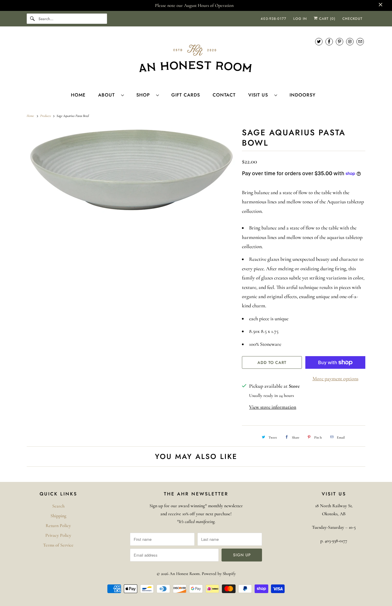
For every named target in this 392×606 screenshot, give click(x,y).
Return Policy (58, 525)
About (108, 95)
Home (78, 95)
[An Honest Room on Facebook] (329, 41)
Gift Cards (185, 95)
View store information (272, 407)
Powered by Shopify (219, 573)
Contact (224, 95)
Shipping (58, 516)
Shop (144, 95)
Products (46, 116)
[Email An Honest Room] (360, 41)
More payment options (335, 378)
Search (58, 506)
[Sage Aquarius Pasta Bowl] (131, 170)
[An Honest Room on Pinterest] (339, 41)
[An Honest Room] (196, 58)
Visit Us (259, 95)
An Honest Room (185, 573)
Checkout (352, 18)
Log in (300, 18)
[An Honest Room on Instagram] (350, 41)
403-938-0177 (273, 18)
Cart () (326, 18)
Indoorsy (303, 95)
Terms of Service (58, 545)
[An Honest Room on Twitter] (319, 41)
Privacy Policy (58, 535)
